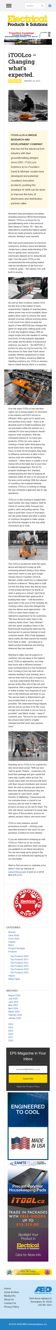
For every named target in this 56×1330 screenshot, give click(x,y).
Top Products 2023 (19, 966)
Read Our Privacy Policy (28, 1086)
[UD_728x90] (28, 42)
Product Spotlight (16, 948)
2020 (10, 1040)
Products (12, 951)
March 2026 (14, 1011)
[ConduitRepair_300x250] (28, 903)
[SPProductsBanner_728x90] (28, 35)
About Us (9, 1299)
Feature (11, 942)
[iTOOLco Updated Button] (28, 1211)
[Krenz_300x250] (28, 1109)
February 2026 (15, 1015)
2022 (10, 1034)
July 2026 (13, 998)
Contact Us (10, 1303)
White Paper (14, 979)
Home (7, 1288)
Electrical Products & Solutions (28, 21)
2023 (10, 1030)
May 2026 (13, 1005)
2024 (10, 1027)
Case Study (13, 935)
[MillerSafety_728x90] (28, 1272)
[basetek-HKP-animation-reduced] (28, 1177)
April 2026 (13, 1008)
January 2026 (14, 1018)
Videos (11, 975)
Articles (12, 932)
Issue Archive (11, 1292)
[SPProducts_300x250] (28, 1143)
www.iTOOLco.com (17, 872)
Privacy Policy (11, 1306)
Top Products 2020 (19, 956)
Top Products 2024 (19, 969)
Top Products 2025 (19, 972)
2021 (10, 1037)
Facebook (50, 6)
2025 (10, 1024)
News (11, 945)
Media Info (9, 1295)
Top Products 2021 (19, 959)
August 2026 (14, 995)
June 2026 (13, 1002)
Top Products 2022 (19, 962)
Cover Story (15, 81)
